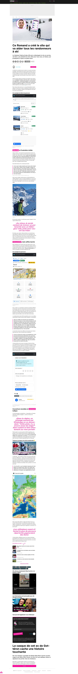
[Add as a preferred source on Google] (27, 61)
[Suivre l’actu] (33, 61)
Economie (20, 3)
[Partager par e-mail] (18, 61)
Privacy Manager (37, 671)
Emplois (39, 670)
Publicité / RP (34, 670)
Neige (17, 567)
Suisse (11, 3)
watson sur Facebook (26, 670)
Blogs (36, 3)
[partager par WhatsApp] (16, 591)
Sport (27, 3)
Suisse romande (16, 568)
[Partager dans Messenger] (16, 61)
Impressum (44, 670)
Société (24, 3)
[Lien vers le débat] (20, 61)
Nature (28, 567)
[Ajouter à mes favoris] (22, 61)
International (15, 3)
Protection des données (29, 671)
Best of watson (23, 567)
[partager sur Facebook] (14, 591)
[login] (1, 673)
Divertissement (32, 3)
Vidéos (39, 3)
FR (52, 1)
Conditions (49, 670)
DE (49, 1)
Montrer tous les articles (24, 563)
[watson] (12, 1)
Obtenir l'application (18, 670)
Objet (14, 627)
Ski (27, 568)
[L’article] (32, 655)
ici (25, 84)
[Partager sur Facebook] (13, 61)
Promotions (43, 3)
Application (23, 568)
